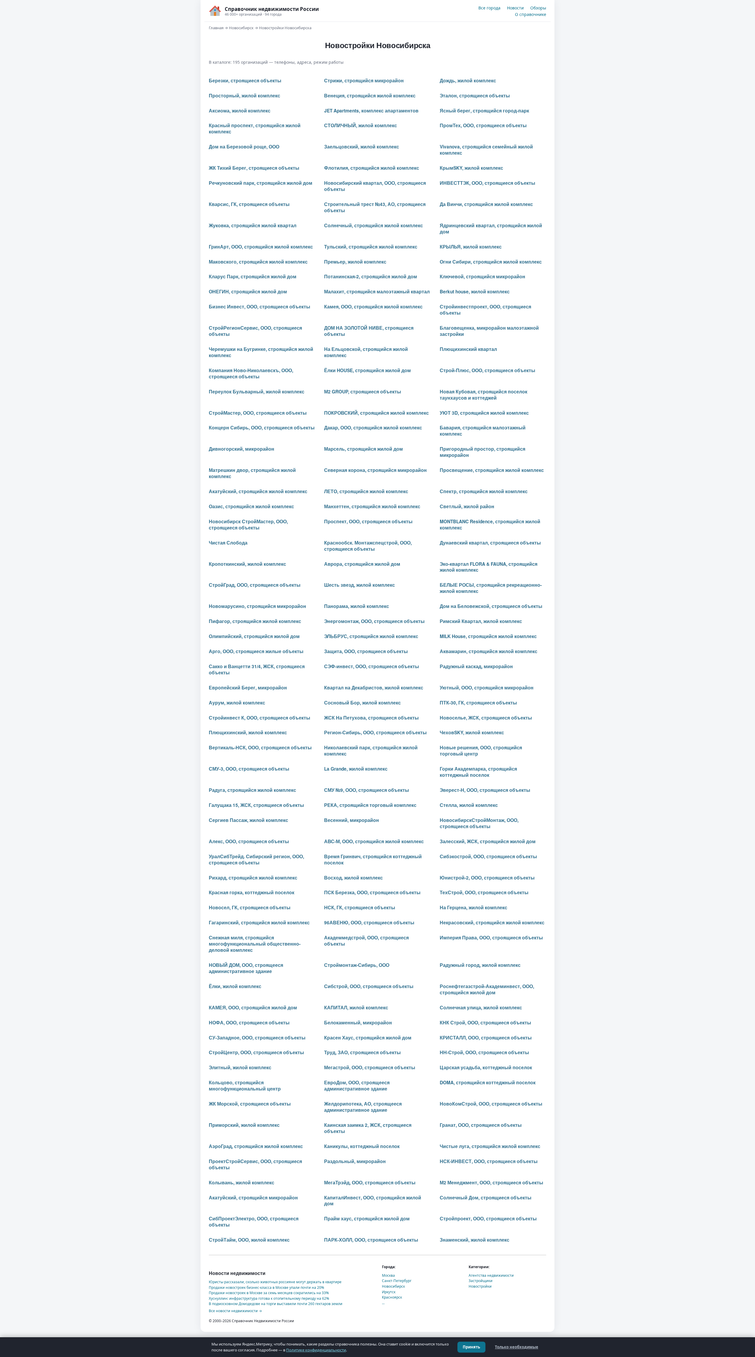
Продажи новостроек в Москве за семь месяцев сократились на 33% (269, 1292)
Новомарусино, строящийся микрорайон (257, 606)
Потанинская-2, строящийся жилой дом (370, 276)
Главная (216, 27)
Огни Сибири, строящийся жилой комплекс (491, 262)
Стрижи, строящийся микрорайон (364, 80)
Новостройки (480, 1286)
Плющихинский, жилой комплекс (248, 732)
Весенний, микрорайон (351, 820)
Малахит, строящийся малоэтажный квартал (377, 291)
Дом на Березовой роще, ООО (244, 146)
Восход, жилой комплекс (353, 877)
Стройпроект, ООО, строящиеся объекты (488, 1218)
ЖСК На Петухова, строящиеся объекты (371, 718)
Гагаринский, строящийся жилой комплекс (259, 922)
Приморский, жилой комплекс (244, 1125)
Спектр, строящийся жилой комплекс (484, 491)
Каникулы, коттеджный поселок (362, 1146)
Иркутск (388, 1291)
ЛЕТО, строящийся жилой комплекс (366, 491)
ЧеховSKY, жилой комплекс (472, 732)
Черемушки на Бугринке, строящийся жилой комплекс (261, 352)
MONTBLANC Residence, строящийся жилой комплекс (490, 524)
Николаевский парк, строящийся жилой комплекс (371, 750)
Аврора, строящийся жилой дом (362, 564)
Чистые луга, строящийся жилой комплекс (490, 1146)
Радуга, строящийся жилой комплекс (252, 790)
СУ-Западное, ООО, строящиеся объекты (257, 1037)
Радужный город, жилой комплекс (480, 965)
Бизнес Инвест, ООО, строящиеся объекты (259, 306)
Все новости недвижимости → (235, 1310)
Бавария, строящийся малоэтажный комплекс (483, 430)
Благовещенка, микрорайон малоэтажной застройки (489, 331)
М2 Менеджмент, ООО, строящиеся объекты (491, 1182)
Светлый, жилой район (467, 506)
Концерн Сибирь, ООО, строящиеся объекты (262, 427)
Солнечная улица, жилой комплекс (481, 1007)
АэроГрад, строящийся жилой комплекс (256, 1146)
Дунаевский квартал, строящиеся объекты (490, 542)
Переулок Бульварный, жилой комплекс (256, 391)
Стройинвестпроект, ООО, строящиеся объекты (485, 309)
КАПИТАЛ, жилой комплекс (356, 1007)
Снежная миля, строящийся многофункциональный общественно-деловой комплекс (255, 943)
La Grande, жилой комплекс (356, 769)
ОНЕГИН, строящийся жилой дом (248, 291)
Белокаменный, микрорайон (358, 1022)
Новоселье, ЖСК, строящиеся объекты (486, 718)
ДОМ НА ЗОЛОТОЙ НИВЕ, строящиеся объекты (368, 331)
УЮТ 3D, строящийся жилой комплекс (484, 413)
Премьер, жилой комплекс (355, 262)
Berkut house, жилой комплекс (475, 291)
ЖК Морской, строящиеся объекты (250, 1104)
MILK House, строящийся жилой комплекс (488, 636)
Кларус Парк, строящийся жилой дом (252, 276)
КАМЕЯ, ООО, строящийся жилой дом (253, 1007)
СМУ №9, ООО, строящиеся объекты (366, 790)
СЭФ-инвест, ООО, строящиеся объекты (371, 666)
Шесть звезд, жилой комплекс (359, 585)
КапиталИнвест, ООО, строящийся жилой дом (372, 1200)
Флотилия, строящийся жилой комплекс (371, 168)
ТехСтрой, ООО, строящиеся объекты (484, 892)
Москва (388, 1275)
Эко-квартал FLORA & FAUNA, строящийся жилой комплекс (488, 567)
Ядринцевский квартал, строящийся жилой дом (491, 228)
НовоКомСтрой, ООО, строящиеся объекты (491, 1104)
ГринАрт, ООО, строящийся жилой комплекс (261, 246)
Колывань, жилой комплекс (241, 1182)
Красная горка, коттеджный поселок (251, 892)
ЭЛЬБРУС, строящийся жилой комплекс (371, 636)
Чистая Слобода (228, 542)
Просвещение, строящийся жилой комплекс (492, 470)
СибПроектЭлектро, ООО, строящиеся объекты (253, 1221)
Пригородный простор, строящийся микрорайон (482, 452)
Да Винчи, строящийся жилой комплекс (486, 204)
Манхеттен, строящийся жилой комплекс (372, 506)
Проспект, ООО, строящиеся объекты (368, 521)
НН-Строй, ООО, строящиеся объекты (484, 1052)
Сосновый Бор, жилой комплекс (362, 702)
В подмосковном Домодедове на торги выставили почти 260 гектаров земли (275, 1303)
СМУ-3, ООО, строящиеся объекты (249, 769)
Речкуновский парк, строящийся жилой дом (260, 183)
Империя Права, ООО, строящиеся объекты (491, 937)
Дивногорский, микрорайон (241, 449)
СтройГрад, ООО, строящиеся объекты (255, 585)
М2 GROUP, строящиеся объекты (362, 391)
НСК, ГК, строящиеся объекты (359, 907)
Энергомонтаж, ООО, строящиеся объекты (374, 621)
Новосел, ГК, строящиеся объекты (249, 907)
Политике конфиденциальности (316, 1350)
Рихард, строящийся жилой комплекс (253, 877)
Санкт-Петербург (396, 1280)
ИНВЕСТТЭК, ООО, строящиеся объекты (487, 183)
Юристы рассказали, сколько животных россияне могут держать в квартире (275, 1281)
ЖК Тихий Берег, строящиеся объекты (254, 168)
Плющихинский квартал (468, 349)
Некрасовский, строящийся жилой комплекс (492, 922)
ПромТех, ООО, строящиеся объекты (483, 125)
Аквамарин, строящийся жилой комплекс (488, 651)
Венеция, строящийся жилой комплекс (370, 95)
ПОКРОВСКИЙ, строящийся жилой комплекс (376, 413)
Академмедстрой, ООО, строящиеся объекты (366, 940)
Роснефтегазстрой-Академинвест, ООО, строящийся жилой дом (487, 989)
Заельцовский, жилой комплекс (361, 146)
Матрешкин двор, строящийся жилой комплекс (252, 473)
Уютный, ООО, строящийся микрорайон (487, 687)
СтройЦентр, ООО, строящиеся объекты (256, 1052)
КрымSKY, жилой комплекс (471, 168)
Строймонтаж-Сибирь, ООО (356, 965)
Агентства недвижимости (491, 1275)
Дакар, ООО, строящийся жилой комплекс (373, 427)
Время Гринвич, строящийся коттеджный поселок (373, 859)
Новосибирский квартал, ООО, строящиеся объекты (375, 186)
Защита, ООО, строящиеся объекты (366, 651)
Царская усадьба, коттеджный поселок (486, 1067)
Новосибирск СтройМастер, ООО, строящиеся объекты (248, 524)
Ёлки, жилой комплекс (235, 986)
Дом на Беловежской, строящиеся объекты (491, 606)
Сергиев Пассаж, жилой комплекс (248, 820)
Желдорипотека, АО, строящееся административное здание (363, 1107)
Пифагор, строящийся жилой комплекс (255, 621)
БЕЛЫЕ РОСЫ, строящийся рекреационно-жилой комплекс (491, 588)
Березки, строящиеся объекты (245, 80)
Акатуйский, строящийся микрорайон (253, 1197)
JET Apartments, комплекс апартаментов (371, 110)
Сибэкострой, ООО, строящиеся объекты (488, 856)
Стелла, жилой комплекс (469, 805)
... (383, 1302)
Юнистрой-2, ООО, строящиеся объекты (487, 877)
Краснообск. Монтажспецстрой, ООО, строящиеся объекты (368, 545)
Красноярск (392, 1297)
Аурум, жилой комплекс (237, 702)
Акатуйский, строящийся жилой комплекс (258, 491)
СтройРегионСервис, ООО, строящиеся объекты (255, 331)
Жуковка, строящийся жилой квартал (252, 225)
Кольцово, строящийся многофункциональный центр (245, 1085)
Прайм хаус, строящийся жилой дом (367, 1218)
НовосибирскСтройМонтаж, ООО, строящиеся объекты (479, 823)
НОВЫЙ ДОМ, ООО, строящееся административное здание (246, 968)
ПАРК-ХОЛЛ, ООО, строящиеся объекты (371, 1240)
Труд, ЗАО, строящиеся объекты (362, 1052)
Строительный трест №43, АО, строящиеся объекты (375, 207)
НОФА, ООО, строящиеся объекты (249, 1022)
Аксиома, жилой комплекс (239, 110)
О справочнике (530, 14)
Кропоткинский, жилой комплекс (247, 564)
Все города (489, 8)
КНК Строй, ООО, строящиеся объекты (485, 1022)
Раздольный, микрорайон (355, 1161)
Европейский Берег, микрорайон (248, 687)
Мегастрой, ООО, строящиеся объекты (369, 1067)
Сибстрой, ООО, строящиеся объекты (368, 986)
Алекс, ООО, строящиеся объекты (249, 841)
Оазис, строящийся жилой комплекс (251, 506)
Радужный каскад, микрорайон (476, 666)
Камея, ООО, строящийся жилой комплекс (373, 306)
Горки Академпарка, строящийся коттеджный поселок (478, 772)
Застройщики (481, 1280)
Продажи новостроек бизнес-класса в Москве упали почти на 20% (266, 1287)
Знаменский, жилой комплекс (474, 1240)
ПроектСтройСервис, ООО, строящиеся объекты (255, 1164)
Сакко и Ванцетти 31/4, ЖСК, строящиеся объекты (257, 669)
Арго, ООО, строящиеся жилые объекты (256, 651)
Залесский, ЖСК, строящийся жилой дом (488, 841)
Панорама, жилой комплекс (356, 606)
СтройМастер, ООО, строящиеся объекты (258, 413)
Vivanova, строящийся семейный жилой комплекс (486, 149)
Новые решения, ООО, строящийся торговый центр (481, 750)
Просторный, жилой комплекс (244, 95)
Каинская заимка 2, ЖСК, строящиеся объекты (367, 1128)
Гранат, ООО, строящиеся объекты (481, 1125)
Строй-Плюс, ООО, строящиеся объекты (487, 370)
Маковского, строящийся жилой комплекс (258, 262)
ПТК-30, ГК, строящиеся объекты (478, 702)
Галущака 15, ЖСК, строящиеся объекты (256, 805)
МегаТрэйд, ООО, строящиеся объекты (370, 1182)
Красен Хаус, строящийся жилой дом (367, 1037)
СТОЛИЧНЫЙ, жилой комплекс (360, 125)
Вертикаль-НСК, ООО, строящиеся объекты (260, 747)
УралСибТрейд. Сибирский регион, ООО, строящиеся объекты (256, 859)
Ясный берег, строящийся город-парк (484, 110)
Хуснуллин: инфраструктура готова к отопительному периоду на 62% (269, 1298)
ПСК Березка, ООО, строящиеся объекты (372, 892)
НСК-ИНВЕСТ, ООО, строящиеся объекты (489, 1161)
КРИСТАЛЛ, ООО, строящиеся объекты (486, 1037)
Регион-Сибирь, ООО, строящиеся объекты (375, 732)
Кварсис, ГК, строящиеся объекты (249, 204)
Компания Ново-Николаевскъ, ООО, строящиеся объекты (251, 373)
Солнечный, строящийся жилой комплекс (373, 225)
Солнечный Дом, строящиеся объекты (485, 1197)
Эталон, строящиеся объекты (475, 95)
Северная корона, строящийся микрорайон (375, 470)
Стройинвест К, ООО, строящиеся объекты (259, 718)
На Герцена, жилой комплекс (473, 907)
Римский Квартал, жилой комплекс (481, 621)
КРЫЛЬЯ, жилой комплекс (471, 246)
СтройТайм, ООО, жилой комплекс (249, 1240)
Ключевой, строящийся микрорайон (482, 276)
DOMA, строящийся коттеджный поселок (488, 1082)
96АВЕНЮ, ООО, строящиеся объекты (369, 922)
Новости (515, 8)
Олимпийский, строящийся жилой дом (254, 636)
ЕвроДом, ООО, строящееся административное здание (357, 1085)
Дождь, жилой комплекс (468, 80)
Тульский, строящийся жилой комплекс (370, 246)
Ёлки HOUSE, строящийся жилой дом (367, 370)
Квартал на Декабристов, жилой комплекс (373, 687)
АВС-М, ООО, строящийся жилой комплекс (374, 841)
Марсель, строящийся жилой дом (363, 449)
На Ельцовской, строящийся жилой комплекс (366, 352)
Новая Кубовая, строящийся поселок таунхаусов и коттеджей (483, 394)
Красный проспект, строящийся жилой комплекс (255, 128)
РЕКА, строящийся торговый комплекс (370, 805)
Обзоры (538, 8)
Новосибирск (241, 27)
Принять (471, 1347)
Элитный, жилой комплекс (240, 1067)
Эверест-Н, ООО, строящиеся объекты (485, 790)
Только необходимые (516, 1347)
